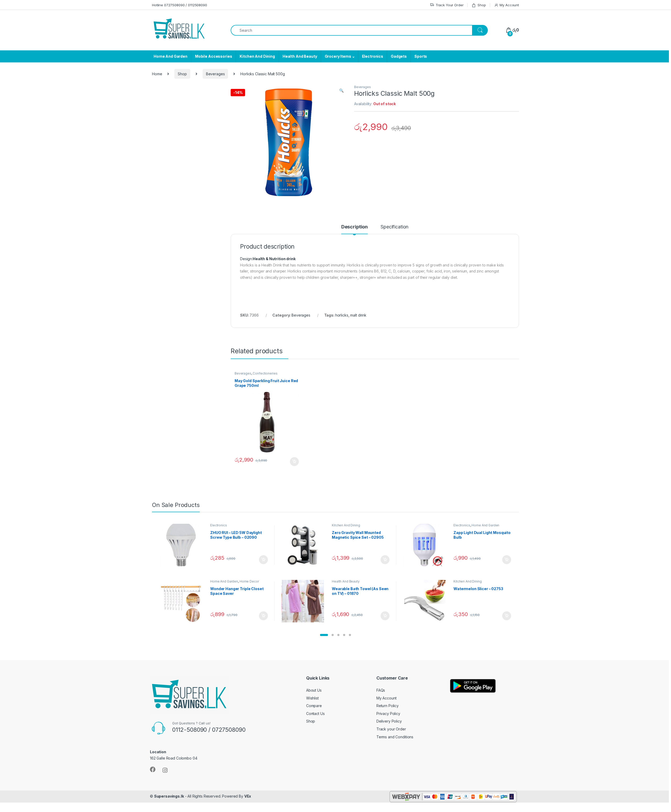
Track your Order (391, 729)
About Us (314, 690)
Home (157, 74)
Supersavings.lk (169, 796)
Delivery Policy (389, 721)
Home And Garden (170, 56)
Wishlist (312, 698)
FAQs (380, 690)
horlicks (341, 315)
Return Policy (387, 705)
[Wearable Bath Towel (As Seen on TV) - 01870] (305, 601)
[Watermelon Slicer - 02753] (426, 601)
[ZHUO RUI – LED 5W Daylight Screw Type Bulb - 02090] (183, 545)
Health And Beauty (300, 56)
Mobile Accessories (213, 56)
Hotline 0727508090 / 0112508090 (179, 5)
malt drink (358, 315)
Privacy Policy (388, 713)
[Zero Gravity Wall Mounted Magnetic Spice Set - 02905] (305, 545)
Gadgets (399, 56)
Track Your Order (450, 5)
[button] (324, 635)
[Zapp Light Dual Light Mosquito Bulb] (426, 545)
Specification (394, 227)
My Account (509, 5)
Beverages (215, 74)
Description (354, 227)
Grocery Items (338, 56)
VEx (247, 796)
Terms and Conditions (394, 737)
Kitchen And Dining (257, 56)
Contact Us (315, 713)
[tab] (354, 229)
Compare (314, 705)
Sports (420, 56)
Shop (482, 5)
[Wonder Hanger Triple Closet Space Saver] (183, 601)
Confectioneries (265, 373)
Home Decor (249, 581)
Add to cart (294, 461)
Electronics (372, 56)
